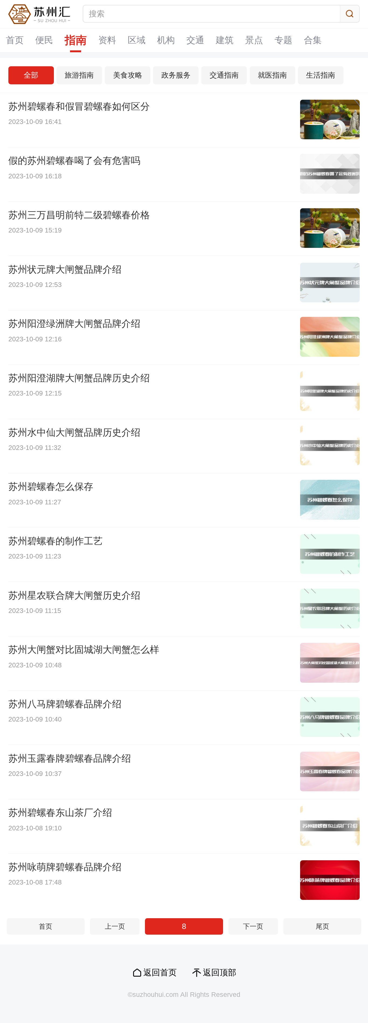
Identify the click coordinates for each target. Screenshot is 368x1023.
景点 (254, 40)
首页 (15, 40)
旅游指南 (79, 75)
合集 (313, 40)
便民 (44, 40)
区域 (136, 40)
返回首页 (160, 972)
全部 (31, 75)
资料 (107, 40)
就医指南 (272, 75)
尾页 (322, 926)
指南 (76, 40)
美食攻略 (127, 75)
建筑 (225, 40)
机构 (166, 40)
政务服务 (175, 75)
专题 (283, 40)
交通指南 (224, 75)
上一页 (115, 926)
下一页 (253, 926)
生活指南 (320, 75)
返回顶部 (219, 972)
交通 (195, 40)
